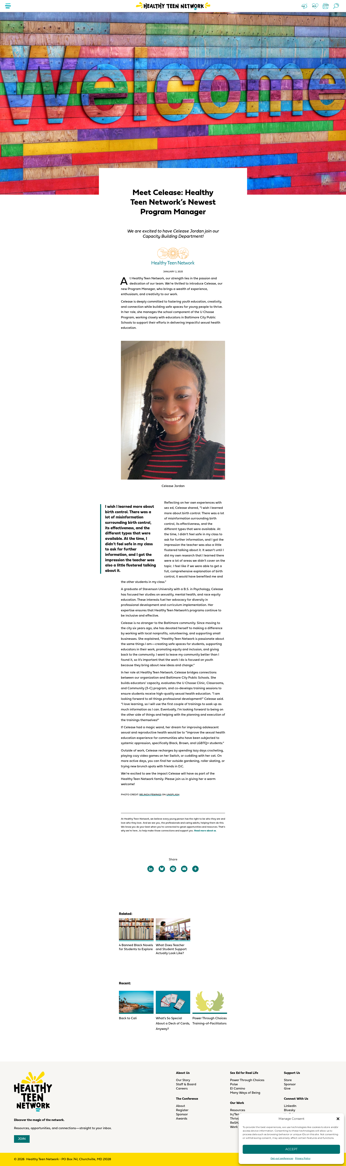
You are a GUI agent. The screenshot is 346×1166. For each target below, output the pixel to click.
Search (336, 6)
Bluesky (289, 1110)
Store (288, 1080)
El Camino (237, 1088)
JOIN (22, 1139)
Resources (237, 1110)
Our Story (183, 1080)
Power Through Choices (247, 1080)
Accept (291, 1149)
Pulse (234, 1084)
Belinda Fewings (150, 795)
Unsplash (172, 795)
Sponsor (182, 1114)
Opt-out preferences (282, 1158)
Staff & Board (186, 1084)
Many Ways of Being (245, 1093)
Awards (181, 1118)
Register (182, 1110)
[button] (338, 1119)
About (180, 1106)
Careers (182, 1088)
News (326, 6)
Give (315, 6)
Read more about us (205, 831)
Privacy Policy (302, 1158)
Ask (305, 6)
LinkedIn (290, 1106)
